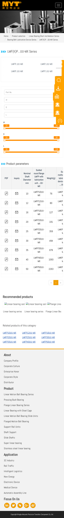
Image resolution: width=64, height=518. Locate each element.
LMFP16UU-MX (39, 212)
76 (51, 193)
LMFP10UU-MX (39, 193)
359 (51, 231)
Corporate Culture (12, 366)
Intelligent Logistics (13, 471)
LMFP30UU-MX (39, 240)
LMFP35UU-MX (39, 250)
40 (27, 259)
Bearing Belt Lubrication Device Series (21, 39)
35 (27, 250)
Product (9, 388)
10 (27, 193)
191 (51, 221)
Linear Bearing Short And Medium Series (44, 36)
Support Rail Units (12, 426)
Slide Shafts (9, 437)
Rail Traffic (9, 465)
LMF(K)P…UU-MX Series (48, 39)
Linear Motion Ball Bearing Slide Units (21, 416)
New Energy (9, 476)
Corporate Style (11, 377)
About (7, 355)
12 (27, 203)
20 (27, 221)
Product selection (18, 36)
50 (27, 269)
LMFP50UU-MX (39, 269)
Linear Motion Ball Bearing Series (19, 394)
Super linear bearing (13, 443)
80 (51, 203)
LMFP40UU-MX (39, 259)
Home (6, 36)
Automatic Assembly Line (15, 492)
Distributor (9, 382)
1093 (51, 259)
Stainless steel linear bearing (17, 448)
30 (27, 240)
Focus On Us (11, 499)
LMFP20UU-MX (39, 222)
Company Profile (11, 360)
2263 (51, 269)
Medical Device (10, 487)
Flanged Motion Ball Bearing (16, 421)
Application (11, 454)
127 (51, 212)
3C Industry (9, 460)
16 (27, 212)
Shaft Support (10, 432)
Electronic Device (12, 482)
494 (51, 240)
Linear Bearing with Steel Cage (18, 410)
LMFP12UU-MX (39, 203)
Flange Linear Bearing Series (16, 405)
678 (51, 250)
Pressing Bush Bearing (14, 399)
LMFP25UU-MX (39, 231)
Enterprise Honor (11, 371)
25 (27, 231)
